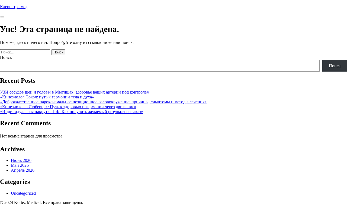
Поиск (6, 57)
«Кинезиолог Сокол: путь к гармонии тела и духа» (47, 97)
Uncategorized (23, 193)
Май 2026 (20, 165)
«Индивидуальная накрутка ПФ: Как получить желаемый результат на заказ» (71, 111)
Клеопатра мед (13, 6)
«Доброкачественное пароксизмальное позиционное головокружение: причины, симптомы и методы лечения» (103, 102)
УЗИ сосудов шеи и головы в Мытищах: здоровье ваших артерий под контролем (74, 92)
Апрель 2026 (22, 170)
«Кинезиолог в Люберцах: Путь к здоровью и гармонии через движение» (68, 106)
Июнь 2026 (21, 160)
